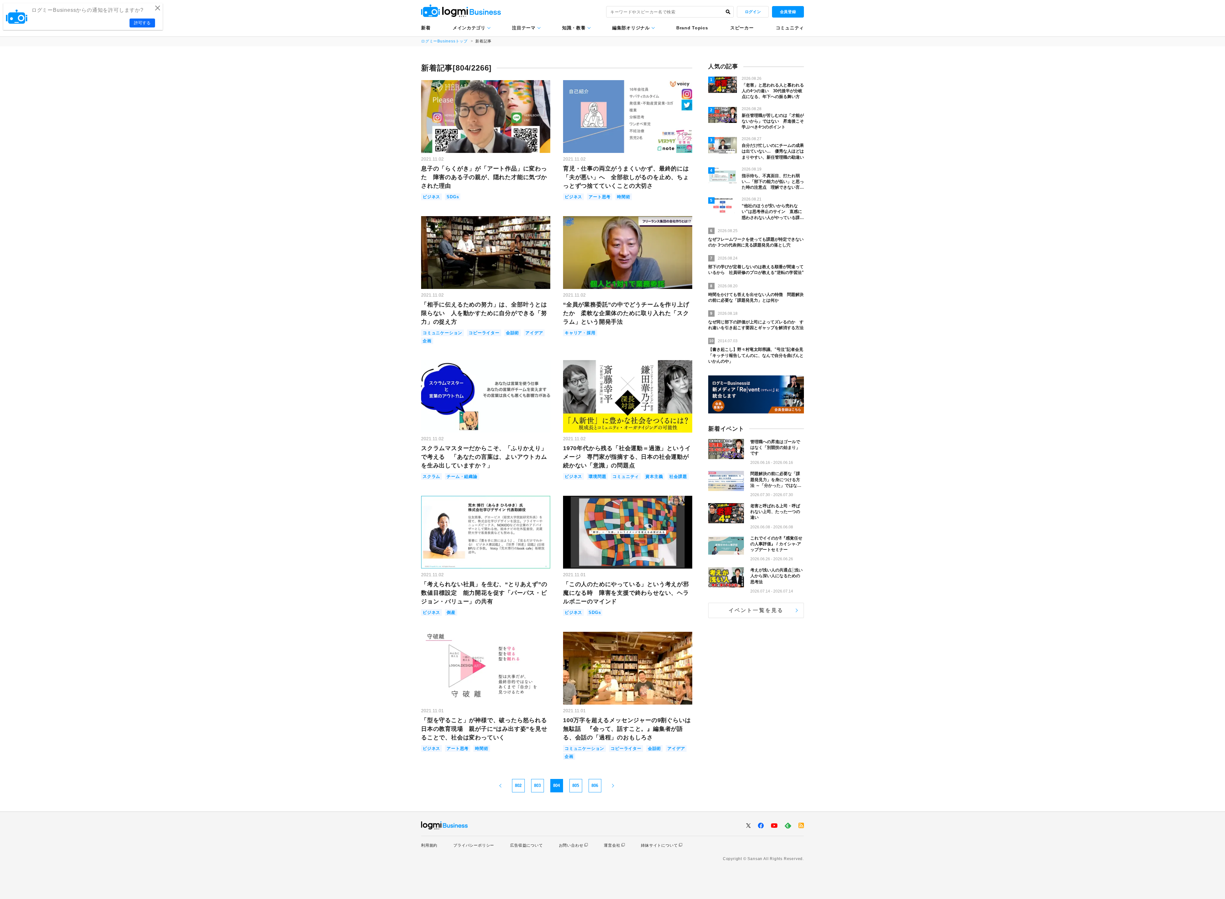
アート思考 (600, 196)
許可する (142, 22)
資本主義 (654, 476)
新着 (425, 27)
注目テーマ (524, 27)
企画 (427, 340)
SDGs (453, 196)
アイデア (534, 332)
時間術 (623, 196)
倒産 (451, 612)
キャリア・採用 (580, 332)
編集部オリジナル (631, 27)
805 (575, 785)
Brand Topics (692, 27)
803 (537, 785)
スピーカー (742, 27)
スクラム (431, 476)
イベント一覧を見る (756, 610)
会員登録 (788, 12)
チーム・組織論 (462, 476)
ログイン (753, 12)
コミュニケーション (442, 332)
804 (556, 785)
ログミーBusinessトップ (444, 41)
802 (518, 785)
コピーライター (484, 332)
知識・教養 (574, 27)
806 (594, 785)
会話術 (512, 332)
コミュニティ (790, 27)
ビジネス (431, 196)
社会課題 (678, 476)
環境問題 (597, 476)
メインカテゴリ (469, 27)
